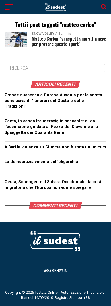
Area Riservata (55, 270)
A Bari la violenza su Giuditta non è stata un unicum (55, 147)
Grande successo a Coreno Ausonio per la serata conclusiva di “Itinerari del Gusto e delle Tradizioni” (53, 101)
